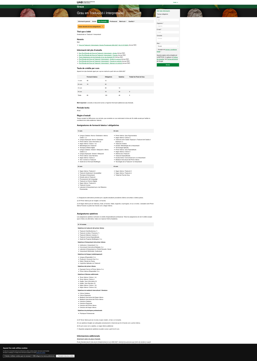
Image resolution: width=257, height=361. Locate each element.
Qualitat (131, 21)
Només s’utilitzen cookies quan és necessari (18, 356)
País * (158, 43)
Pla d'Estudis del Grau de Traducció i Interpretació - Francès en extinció (100, 61)
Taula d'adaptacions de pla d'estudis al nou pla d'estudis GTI (97, 57)
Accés (94, 21)
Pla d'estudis (102, 21)
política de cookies (40, 352)
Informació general (84, 21)
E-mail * (159, 29)
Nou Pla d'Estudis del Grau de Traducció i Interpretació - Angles (98, 53)
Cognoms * (160, 23)
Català (176, 2)
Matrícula (122, 21)
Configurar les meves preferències (45, 356)
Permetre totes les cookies (66, 356)
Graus (80, 6)
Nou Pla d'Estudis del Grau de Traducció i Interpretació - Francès (98, 55)
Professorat (113, 21)
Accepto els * (167, 50)
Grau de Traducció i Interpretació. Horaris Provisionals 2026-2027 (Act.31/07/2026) (104, 45)
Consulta (159, 35)
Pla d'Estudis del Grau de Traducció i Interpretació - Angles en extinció (100, 59)
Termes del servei (172, 59)
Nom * (159, 17)
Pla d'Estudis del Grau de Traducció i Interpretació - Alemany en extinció (100, 63)
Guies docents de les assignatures (90, 27)
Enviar (168, 65)
